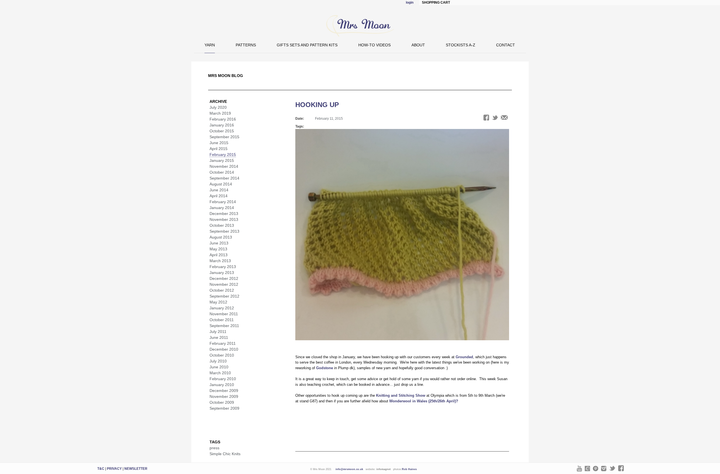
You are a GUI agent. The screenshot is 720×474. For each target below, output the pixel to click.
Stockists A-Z (460, 45)
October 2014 (222, 172)
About (418, 45)
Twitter (612, 468)
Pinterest (595, 468)
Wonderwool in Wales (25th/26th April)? (423, 401)
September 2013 (224, 231)
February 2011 (223, 343)
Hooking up (317, 104)
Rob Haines (409, 469)
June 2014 (219, 190)
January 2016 (222, 125)
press (214, 448)
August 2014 (221, 184)
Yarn (209, 45)
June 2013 (219, 243)
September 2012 (224, 296)
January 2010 (222, 384)
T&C (100, 469)
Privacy (114, 469)
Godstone (324, 368)
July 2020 (218, 107)
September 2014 (224, 178)
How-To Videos (374, 45)
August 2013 (221, 237)
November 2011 (224, 314)
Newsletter (135, 469)
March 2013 (220, 260)
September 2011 (224, 325)
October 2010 (222, 355)
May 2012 (218, 302)
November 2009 (224, 396)
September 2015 (224, 137)
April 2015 (219, 148)
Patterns (246, 45)
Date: (299, 119)
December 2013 (224, 213)
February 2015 (223, 154)
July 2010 (218, 361)
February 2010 (223, 379)
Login (409, 2)
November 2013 (224, 219)
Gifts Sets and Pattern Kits (307, 45)
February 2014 (223, 201)
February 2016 (223, 119)
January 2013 (222, 272)
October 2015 (222, 131)
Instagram (603, 468)
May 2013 (218, 249)
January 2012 (222, 308)
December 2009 (224, 390)
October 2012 (222, 290)
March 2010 (220, 373)
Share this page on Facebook (486, 118)
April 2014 (219, 196)
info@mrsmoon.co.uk (349, 469)
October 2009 (222, 402)
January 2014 (222, 207)
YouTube (579, 468)
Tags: (299, 126)
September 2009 (224, 408)
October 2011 (222, 319)
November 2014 (224, 166)
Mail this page (504, 117)
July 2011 (218, 331)
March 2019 (220, 113)
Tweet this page (495, 117)
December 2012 (224, 278)
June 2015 (219, 142)
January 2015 (222, 160)
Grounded (464, 357)
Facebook (621, 468)
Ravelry (587, 468)
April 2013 (219, 255)
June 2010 (219, 367)
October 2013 (222, 225)
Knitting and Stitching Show (400, 395)
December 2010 (224, 349)
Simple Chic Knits (225, 454)
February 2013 (223, 266)
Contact (505, 45)
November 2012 (224, 284)
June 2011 (219, 337)
